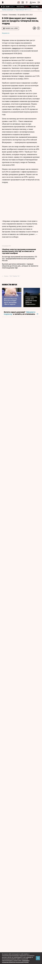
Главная (5, 15)
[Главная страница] (2, 2)
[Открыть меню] (39, 2)
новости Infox (9, 284)
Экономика (13, 15)
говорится (16, 48)
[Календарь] (19, 2)
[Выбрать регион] (27, 2)
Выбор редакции (7, 10)
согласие (28, 957)
